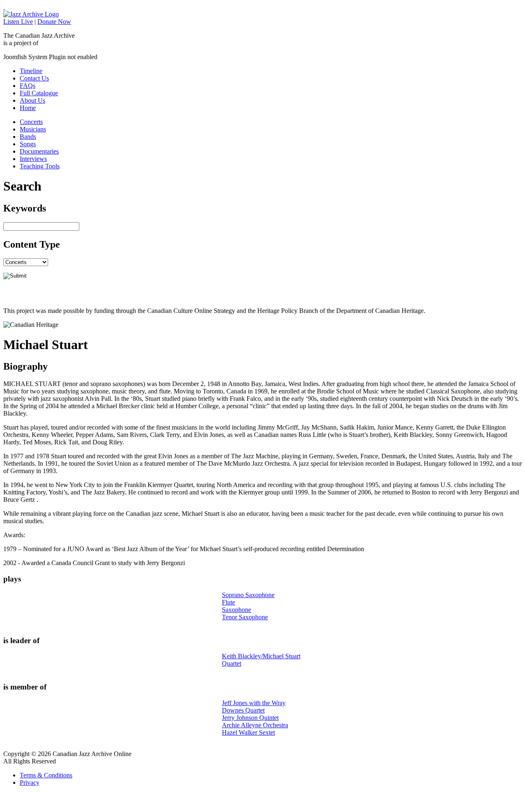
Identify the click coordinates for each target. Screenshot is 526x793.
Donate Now (54, 21)
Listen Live (18, 21)
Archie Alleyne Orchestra (255, 725)
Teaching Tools (40, 166)
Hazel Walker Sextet (248, 732)
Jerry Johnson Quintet (250, 717)
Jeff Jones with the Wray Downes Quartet (254, 706)
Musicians (33, 129)
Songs (28, 143)
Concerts (31, 121)
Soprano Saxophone (248, 594)
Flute (228, 602)
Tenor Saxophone (245, 617)
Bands (28, 136)
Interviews (33, 158)
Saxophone (236, 609)
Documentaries (39, 151)
